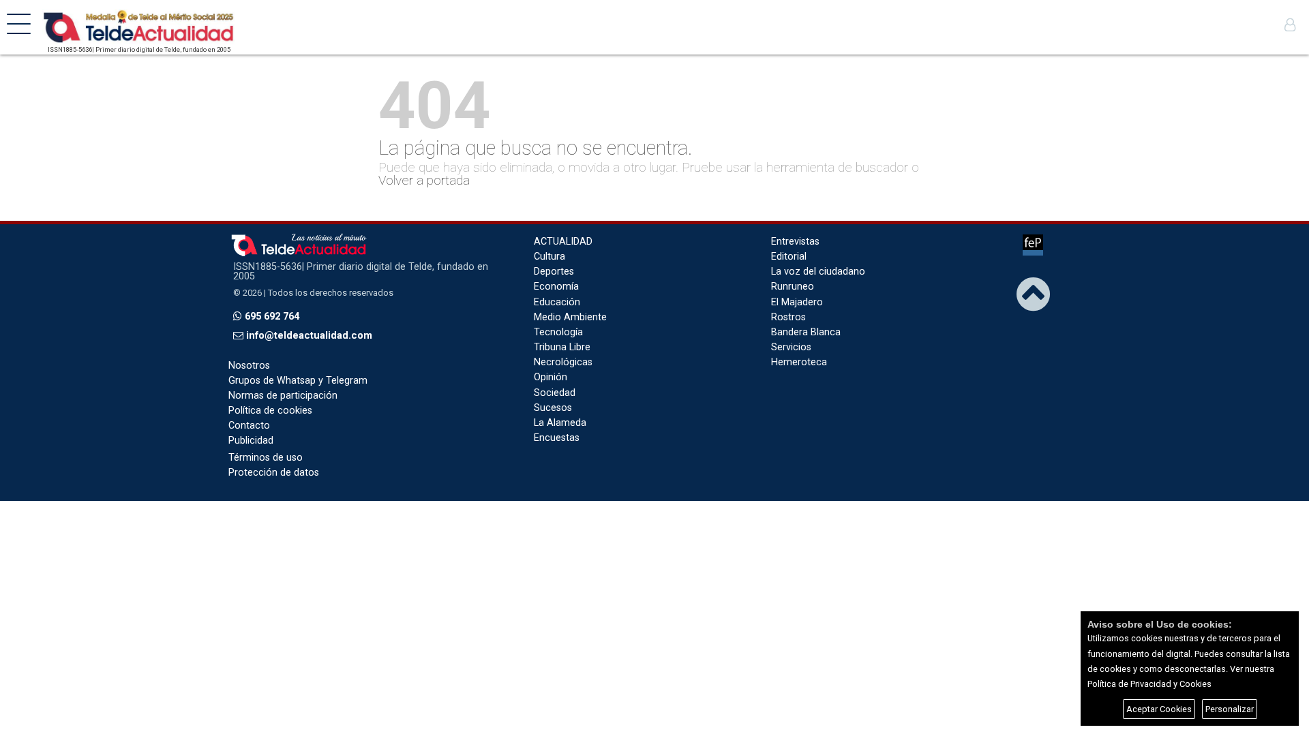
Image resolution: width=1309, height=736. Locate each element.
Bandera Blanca (806, 332)
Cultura (549, 256)
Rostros (788, 317)
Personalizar (1229, 709)
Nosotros (249, 365)
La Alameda (560, 423)
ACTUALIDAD (563, 241)
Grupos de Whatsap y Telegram (297, 380)
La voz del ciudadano (818, 271)
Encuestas (557, 438)
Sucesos (553, 408)
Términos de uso (265, 457)
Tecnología (558, 332)
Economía (556, 286)
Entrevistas (795, 241)
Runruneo (792, 286)
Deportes (554, 271)
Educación (557, 302)
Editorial (789, 256)
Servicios (791, 347)
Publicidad (250, 440)
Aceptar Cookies (1159, 709)
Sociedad (554, 393)
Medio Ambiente (570, 317)
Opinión (550, 377)
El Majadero (797, 302)
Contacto (249, 425)
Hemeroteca (799, 362)
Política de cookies (270, 410)
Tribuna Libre (562, 347)
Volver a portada (424, 180)
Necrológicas (563, 362)
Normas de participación (282, 395)
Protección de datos (273, 472)
